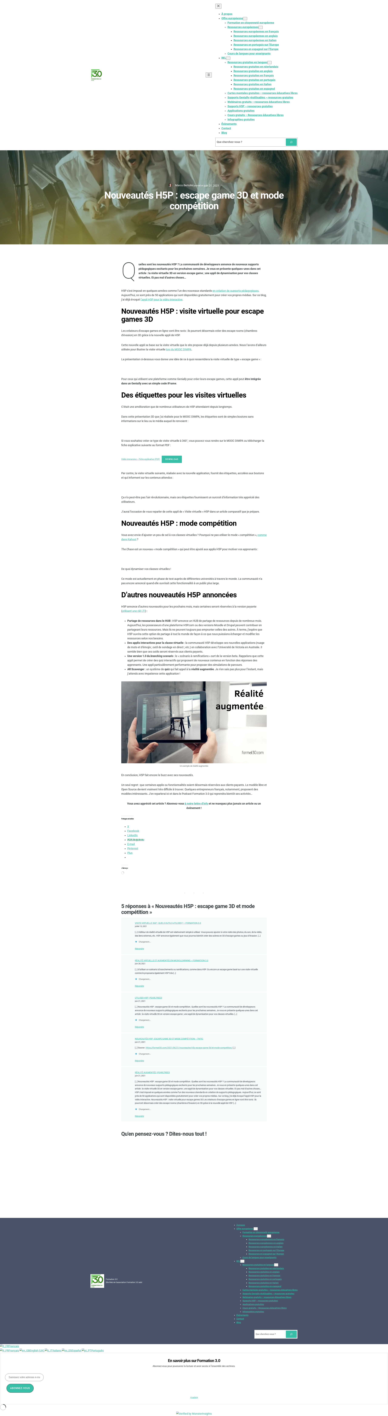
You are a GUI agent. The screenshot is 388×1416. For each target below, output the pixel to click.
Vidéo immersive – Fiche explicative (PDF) (140, 459)
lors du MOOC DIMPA (178, 349)
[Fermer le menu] (218, 6)
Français (14, 1346)
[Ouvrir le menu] (209, 75)
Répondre (139, 948)
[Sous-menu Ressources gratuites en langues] (269, 62)
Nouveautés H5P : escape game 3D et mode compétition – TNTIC (169, 1039)
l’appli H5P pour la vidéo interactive (161, 299)
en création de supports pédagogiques (235, 290)
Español (77, 1350)
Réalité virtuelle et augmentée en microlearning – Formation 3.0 (171, 960)
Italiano (57, 1350)
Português (97, 1350)
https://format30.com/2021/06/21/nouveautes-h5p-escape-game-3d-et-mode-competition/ (189, 1047)
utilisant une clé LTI (133, 611)
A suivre (194, 1397)
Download (171, 459)
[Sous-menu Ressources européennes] (260, 27)
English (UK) (37, 1350)
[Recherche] (291, 142)
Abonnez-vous (20, 1388)
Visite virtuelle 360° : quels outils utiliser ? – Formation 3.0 (168, 923)
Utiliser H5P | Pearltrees (148, 998)
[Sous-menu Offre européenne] (245, 18)
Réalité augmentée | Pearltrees (152, 1072)
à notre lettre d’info (196, 803)
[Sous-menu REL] (228, 58)
